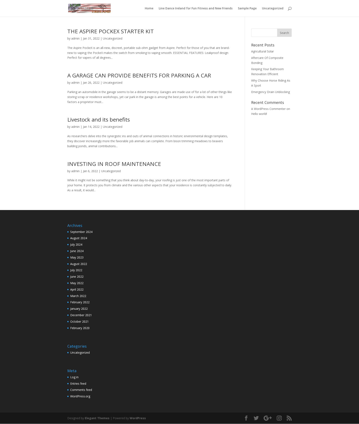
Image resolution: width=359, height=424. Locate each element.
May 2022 (77, 283)
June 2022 (77, 277)
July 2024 (76, 244)
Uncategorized (272, 8)
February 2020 (80, 328)
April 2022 (77, 289)
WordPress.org (80, 396)
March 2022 (78, 296)
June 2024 (77, 251)
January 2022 (79, 309)
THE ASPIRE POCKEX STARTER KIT (110, 31)
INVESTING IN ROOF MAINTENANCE (114, 164)
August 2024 (78, 238)
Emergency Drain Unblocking (270, 92)
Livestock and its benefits (98, 119)
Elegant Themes (97, 418)
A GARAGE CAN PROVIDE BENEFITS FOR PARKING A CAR (139, 75)
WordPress (138, 418)
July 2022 (76, 270)
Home (149, 8)
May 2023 (77, 257)
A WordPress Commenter (268, 109)
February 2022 (80, 302)
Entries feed (78, 383)
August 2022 (78, 264)
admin (75, 38)
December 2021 (81, 315)
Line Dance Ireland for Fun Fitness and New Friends (195, 8)
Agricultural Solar (262, 51)
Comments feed (81, 390)
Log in (74, 377)
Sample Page (247, 8)
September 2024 (81, 232)
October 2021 (79, 321)
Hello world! (259, 114)
